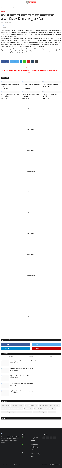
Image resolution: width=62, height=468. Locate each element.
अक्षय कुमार (21, 405)
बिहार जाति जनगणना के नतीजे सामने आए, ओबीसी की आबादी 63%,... (35, 447)
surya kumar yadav (43, 405)
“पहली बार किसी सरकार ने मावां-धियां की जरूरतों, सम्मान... (22, 391)
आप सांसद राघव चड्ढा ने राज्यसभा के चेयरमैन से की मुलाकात (45, 70)
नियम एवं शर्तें (57, 464)
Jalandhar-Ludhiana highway (39, 412)
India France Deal (28, 408)
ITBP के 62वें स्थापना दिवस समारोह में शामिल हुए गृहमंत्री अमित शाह (16, 71)
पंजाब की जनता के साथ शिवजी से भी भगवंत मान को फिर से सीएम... (24, 368)
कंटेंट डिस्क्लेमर (44, 464)
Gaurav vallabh (51, 412)
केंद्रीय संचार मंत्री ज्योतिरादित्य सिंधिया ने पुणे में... (19, 376)
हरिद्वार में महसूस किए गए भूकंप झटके (51, 84)
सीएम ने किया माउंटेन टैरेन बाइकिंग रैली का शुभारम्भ (10, 85)
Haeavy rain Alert (6, 405)
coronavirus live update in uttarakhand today (12, 408)
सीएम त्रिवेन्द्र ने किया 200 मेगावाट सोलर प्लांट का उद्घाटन (31, 85)
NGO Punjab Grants (54, 405)
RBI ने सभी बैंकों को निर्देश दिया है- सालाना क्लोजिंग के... (35, 439)
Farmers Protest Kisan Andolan (24, 412)
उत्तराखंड (4, 7)
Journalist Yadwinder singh (31, 405)
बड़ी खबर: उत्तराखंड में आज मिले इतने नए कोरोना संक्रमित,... (10, 95)
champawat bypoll (11, 412)
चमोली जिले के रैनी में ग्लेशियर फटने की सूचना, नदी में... (30, 95)
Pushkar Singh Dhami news (40, 408)
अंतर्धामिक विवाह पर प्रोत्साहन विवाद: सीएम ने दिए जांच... (50, 95)
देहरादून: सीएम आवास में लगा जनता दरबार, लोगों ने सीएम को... (35, 455)
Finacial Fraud (52, 408)
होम (1, 7)
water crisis (14, 405)
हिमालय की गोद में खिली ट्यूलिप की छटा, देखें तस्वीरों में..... (22, 383)
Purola (3, 412)
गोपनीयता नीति (51, 464)
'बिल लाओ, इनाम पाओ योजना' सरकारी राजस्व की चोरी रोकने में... (23, 361)
